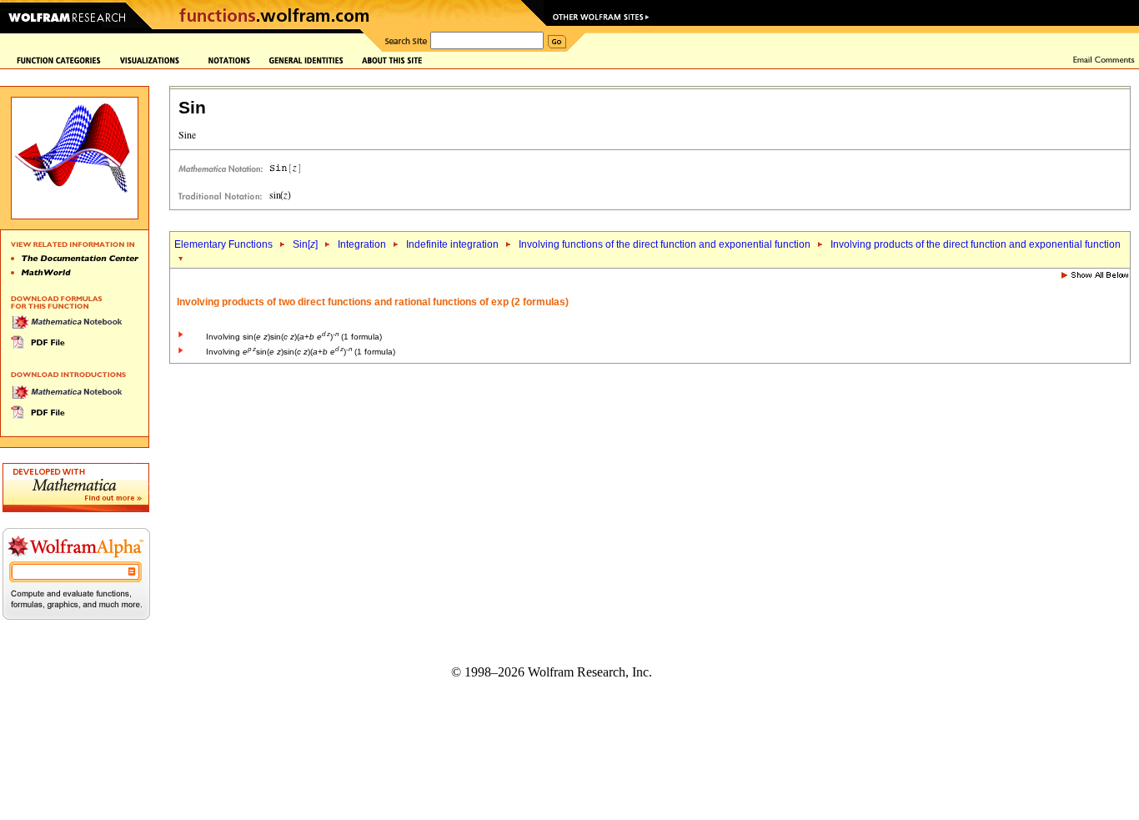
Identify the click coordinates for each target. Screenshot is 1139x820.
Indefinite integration (452, 244)
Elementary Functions (223, 244)
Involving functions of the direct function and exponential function (664, 244)
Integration (362, 244)
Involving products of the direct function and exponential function (975, 244)
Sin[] (305, 244)
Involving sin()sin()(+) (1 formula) (294, 336)
